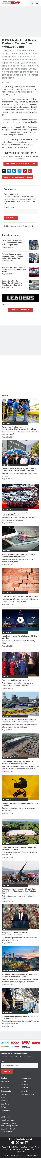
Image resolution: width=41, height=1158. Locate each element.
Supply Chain (7, 1012)
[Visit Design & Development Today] (5, 1043)
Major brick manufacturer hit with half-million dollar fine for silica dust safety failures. (20, 600)
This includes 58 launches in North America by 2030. (18, 642)
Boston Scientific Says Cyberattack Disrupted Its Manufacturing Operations (12, 283)
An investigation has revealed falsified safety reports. (18, 897)
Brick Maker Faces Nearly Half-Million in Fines (20, 596)
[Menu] (37, 3)
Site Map (21, 1152)
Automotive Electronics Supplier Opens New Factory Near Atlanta (19, 848)
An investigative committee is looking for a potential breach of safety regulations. (17, 684)
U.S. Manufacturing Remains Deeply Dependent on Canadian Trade (20, 1017)
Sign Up (7, 1071)
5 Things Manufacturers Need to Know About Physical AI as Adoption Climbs (19, 976)
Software (6, 551)
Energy (5, 929)
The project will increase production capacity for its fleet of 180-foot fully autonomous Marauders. (20, 767)
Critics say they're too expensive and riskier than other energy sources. (19, 939)
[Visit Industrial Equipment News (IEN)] (25, 1043)
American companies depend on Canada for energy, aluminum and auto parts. (20, 1022)
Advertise (23, 1147)
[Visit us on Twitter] (17, 1142)
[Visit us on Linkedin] (26, 1142)
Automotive (7, 632)
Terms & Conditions (12, 1149)
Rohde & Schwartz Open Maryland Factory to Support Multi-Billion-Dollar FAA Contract (13, 256)
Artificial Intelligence (11, 971)
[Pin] (25, 171)
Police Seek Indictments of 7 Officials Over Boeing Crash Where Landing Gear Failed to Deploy (19, 891)
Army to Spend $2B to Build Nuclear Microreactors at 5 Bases (15, 934)
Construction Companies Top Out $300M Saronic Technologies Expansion (17, 763)
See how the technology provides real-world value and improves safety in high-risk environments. (20, 980)
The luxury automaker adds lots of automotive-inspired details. (18, 809)
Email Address (9, 207)
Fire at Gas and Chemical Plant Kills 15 (17, 680)
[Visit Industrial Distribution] (5, 1046)
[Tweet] (19, 171)
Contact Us (14, 1147)
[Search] (32, 3)
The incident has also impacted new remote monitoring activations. (17, 560)
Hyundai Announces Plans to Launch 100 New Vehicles (19, 637)
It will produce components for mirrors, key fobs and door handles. (19, 853)
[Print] (4, 171)
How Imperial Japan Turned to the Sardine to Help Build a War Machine (14, 270)
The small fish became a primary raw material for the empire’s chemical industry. (19, 519)
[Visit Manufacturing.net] (15, 1046)
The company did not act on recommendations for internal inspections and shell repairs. (20, 726)
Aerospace (6, 423)
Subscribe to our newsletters (20, 164)
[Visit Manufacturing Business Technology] (25, 1046)
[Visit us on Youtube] (21, 1142)
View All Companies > (20, 310)
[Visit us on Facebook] (12, 1142)
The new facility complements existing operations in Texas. (20, 475)
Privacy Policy (34, 1147)
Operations (7, 509)
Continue (10, 218)
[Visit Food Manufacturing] (15, 1043)
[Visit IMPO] (36, 1043)
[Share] (9, 171)
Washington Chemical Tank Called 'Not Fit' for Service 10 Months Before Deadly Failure (19, 721)
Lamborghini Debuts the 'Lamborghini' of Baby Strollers (20, 804)
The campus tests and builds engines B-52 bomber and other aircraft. (20, 433)
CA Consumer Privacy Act (29, 1149)
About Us (5, 1147)
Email (3, 1061)
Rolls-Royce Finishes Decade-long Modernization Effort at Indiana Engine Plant (13, 243)
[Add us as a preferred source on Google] (30, 171)
